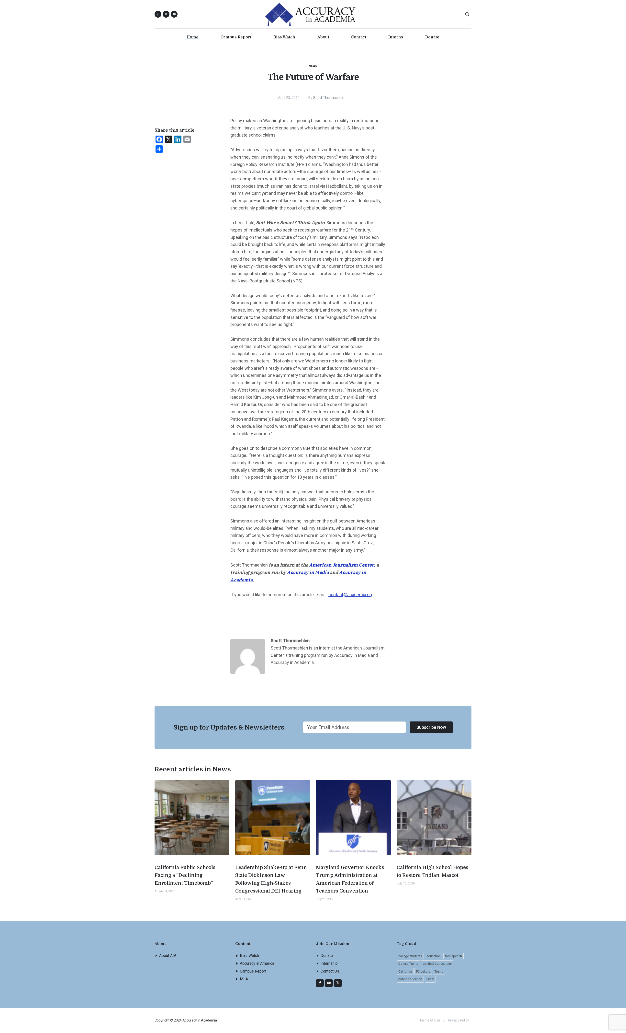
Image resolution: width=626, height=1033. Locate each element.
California (405, 971)
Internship (329, 963)
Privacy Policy (458, 1020)
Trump (439, 971)
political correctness (437, 963)
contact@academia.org (350, 594)
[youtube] (174, 14)
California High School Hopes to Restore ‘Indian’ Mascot (432, 871)
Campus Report (253, 971)
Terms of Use (429, 1020)
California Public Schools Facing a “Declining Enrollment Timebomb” (185, 875)
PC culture (423, 971)
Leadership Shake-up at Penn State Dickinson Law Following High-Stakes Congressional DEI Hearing (271, 879)
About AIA (167, 955)
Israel (430, 979)
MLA (244, 979)
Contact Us (330, 971)
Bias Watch (249, 955)
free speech (453, 956)
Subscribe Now (431, 727)
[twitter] (338, 983)
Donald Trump (408, 963)
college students (410, 956)
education (433, 956)
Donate (327, 955)
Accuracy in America (257, 963)
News (313, 66)
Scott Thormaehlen (328, 98)
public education (410, 979)
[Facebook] (320, 983)
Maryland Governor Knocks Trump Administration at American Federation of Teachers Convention (350, 879)
